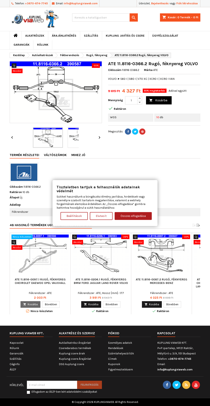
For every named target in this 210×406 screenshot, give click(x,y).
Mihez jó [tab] (78, 155)
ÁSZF (13, 369)
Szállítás (91, 35)
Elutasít (101, 216)
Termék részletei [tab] (24, 155)
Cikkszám (114, 70)
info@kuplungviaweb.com (81, 3)
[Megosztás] (128, 131)
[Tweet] (135, 131)
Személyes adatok (120, 343)
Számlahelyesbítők (121, 353)
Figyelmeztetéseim (120, 369)
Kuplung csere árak (72, 353)
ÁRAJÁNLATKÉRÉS (64, 35)
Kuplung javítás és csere (125, 35)
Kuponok (114, 364)
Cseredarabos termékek (75, 348)
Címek (112, 359)
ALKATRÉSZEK (34, 35)
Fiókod (113, 333)
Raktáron (16, 192)
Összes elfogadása (133, 216)
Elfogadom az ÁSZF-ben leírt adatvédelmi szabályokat (64, 391)
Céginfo (15, 364)
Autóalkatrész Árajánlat (75, 343)
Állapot (14, 197)
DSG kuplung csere (71, 364)
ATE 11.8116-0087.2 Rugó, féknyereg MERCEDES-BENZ (161, 281)
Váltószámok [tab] (55, 155)
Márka (148, 70)
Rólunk (42, 44)
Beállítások (74, 216)
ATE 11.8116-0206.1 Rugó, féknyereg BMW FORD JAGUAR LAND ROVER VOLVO (101, 281)
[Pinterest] (142, 131)
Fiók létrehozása (187, 3)
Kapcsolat (17, 343)
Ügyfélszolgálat (165, 35)
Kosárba (158, 100)
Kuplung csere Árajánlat (75, 359)
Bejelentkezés (160, 3)
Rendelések (115, 348)
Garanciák (22, 44)
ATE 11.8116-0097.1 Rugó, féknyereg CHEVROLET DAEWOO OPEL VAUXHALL (40, 281)
